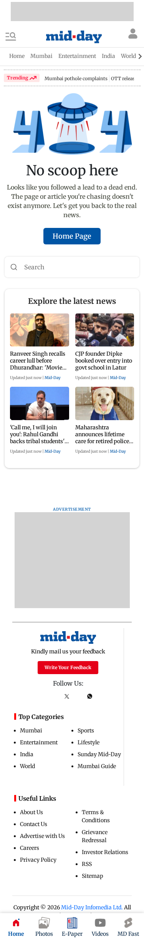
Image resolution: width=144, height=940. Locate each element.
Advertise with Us (42, 836)
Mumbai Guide (97, 766)
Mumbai (31, 730)
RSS (87, 864)
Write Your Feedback (68, 667)
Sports (86, 730)
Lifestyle (88, 742)
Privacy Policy (38, 859)
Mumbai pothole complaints (76, 78)
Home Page (72, 236)
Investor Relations (105, 852)
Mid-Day (53, 377)
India (26, 754)
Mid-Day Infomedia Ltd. (92, 907)
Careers (29, 847)
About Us (31, 812)
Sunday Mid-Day (99, 754)
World (27, 766)
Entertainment (39, 742)
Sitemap (92, 875)
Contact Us (33, 824)
